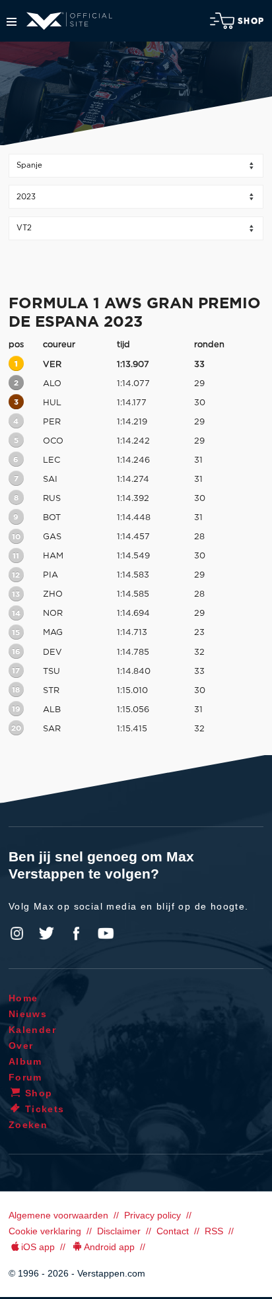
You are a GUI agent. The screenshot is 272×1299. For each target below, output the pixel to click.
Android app (109, 1247)
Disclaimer (119, 1231)
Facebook (76, 933)
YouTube (105, 933)
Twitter (46, 933)
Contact (172, 1231)
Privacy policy (152, 1215)
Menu (12, 21)
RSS (214, 1231)
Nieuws (28, 1014)
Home (23, 998)
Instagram (17, 933)
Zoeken (28, 1124)
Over (21, 1045)
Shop (251, 21)
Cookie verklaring (45, 1231)
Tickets (45, 1109)
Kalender (32, 1029)
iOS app (38, 1247)
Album (25, 1061)
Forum (25, 1077)
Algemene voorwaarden (58, 1215)
